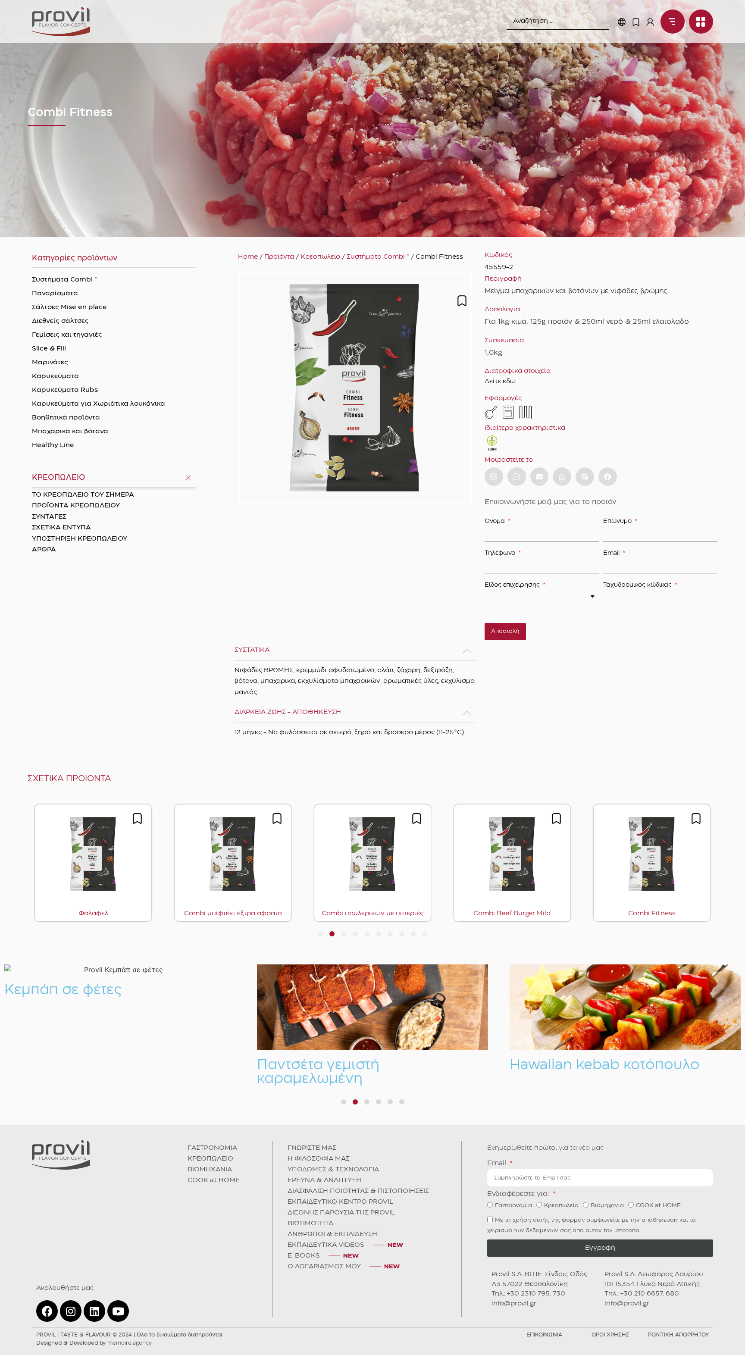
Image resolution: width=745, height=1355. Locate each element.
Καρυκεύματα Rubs (65, 390)
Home (248, 257)
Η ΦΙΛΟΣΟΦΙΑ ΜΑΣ (319, 1159)
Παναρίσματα (55, 294)
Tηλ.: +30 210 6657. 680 (641, 1294)
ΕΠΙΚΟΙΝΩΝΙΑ (544, 1335)
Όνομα (496, 521)
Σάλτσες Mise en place (69, 307)
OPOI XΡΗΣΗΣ (610, 1335)
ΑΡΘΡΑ (44, 550)
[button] (539, 476)
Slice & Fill (49, 349)
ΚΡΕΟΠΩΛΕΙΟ (210, 1159)
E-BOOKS (304, 1256)
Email (612, 553)
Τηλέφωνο (501, 553)
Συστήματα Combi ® (64, 280)
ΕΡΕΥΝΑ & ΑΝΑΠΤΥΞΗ (324, 1180)
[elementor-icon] (636, 22)
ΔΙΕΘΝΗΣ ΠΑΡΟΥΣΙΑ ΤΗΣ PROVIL (341, 1213)
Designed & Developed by (94, 1343)
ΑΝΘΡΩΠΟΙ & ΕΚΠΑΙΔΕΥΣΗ (332, 1234)
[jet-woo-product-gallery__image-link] (355, 388)
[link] (61, 21)
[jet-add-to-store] (462, 300)
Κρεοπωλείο (320, 257)
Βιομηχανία (607, 1205)
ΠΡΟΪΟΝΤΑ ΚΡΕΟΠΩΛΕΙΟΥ (76, 506)
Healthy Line (53, 445)
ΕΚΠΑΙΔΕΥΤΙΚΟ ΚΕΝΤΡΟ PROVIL (340, 1202)
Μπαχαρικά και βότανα (70, 432)
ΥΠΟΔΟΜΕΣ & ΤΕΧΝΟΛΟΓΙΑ (333, 1170)
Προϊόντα (279, 257)
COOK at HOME (214, 1180)
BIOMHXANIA (210, 1170)
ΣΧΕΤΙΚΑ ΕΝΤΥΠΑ (61, 528)
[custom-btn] (494, 476)
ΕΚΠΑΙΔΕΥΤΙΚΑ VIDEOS (326, 1245)
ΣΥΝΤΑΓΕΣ (49, 517)
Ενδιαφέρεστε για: (519, 1194)
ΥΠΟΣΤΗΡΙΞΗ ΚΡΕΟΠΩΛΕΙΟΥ (79, 539)
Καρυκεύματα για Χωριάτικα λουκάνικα (98, 404)
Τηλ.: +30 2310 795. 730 (528, 1294)
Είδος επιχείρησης (513, 585)
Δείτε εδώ (500, 382)
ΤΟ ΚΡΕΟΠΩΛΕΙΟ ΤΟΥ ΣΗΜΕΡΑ (83, 495)
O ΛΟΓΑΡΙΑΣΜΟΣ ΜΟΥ (324, 1267)
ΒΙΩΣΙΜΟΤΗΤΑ (310, 1223)
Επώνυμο (618, 521)
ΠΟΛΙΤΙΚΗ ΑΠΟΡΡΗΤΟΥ (678, 1335)
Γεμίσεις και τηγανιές (67, 335)
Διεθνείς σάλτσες (60, 321)
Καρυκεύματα (55, 376)
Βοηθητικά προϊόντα (66, 418)
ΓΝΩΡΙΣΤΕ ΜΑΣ (312, 1148)
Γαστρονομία (513, 1205)
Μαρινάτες (50, 363)
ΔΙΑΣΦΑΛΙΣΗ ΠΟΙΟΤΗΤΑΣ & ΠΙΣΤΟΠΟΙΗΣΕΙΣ (358, 1191)
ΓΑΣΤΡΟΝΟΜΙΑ (212, 1148)
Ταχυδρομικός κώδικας (638, 585)
